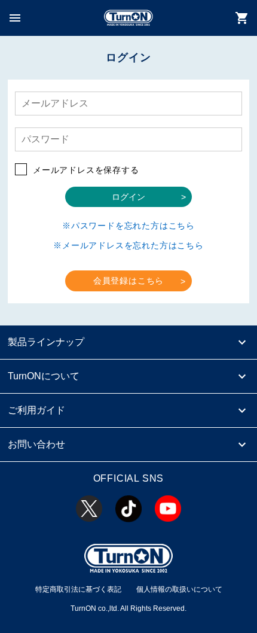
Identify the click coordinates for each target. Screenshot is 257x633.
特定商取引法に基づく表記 (78, 589)
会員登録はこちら (128, 280)
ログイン (128, 197)
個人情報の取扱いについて (179, 589)
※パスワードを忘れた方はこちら (128, 225)
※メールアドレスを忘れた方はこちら (128, 245)
